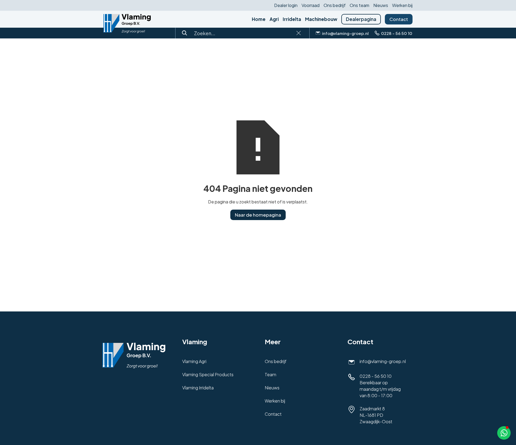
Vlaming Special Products (208, 374)
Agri (274, 19)
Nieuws (380, 5)
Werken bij (402, 5)
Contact (398, 19)
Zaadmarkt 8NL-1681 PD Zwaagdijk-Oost (376, 415)
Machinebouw (321, 19)
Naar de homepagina (258, 215)
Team (270, 374)
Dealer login (286, 5)
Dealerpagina (361, 19)
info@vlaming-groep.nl (383, 361)
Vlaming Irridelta (198, 387)
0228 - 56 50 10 (376, 376)
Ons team (359, 5)
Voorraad (311, 5)
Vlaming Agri (194, 361)
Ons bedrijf (335, 5)
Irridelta (292, 19)
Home (259, 19)
